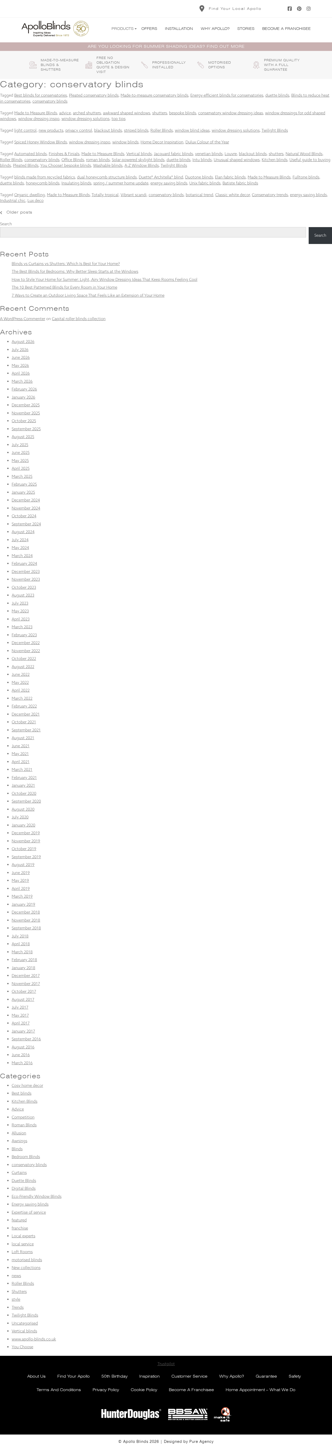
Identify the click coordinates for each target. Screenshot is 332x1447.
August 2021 (23, 737)
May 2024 (20, 547)
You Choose (22, 1346)
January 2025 (23, 492)
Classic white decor (232, 194)
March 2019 (22, 896)
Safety (295, 1376)
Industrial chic (12, 200)
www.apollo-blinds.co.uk (34, 1339)
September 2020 (26, 801)
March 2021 (22, 769)
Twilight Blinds (274, 130)
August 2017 (23, 999)
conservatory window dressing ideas (230, 112)
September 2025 (26, 428)
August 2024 (23, 531)
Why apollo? (215, 29)
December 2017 (26, 975)
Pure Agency (201, 1441)
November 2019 (26, 840)
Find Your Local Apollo (235, 8)
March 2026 (22, 381)
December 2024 (26, 500)
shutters (159, 112)
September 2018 (26, 928)
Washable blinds (107, 165)
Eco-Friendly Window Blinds (36, 1196)
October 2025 (24, 420)
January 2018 (23, 967)
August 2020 (23, 809)
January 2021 (23, 785)
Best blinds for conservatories (40, 95)
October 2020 (24, 793)
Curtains (19, 1172)
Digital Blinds (24, 1188)
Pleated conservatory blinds (94, 95)
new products (51, 130)
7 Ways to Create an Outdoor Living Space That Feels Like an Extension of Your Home (88, 295)
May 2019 (20, 880)
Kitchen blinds (274, 159)
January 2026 (23, 397)
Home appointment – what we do (260, 1389)
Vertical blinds (139, 153)
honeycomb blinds (42, 183)
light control (25, 130)
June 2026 (21, 357)
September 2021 (26, 730)
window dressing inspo (38, 118)
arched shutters (87, 112)
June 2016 (21, 1054)
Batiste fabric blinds (240, 183)
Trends (18, 1307)
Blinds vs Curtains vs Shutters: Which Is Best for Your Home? (66, 263)
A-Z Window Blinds (142, 165)
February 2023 (24, 634)
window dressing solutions (85, 118)
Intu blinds (202, 159)
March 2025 (22, 476)
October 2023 (24, 587)
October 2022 (24, 658)
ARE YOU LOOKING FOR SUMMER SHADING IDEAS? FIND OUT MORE (166, 46)
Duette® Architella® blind (161, 177)
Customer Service (189, 1376)
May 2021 (20, 753)
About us (36, 1376)
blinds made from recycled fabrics (44, 177)
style (16, 1299)
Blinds (17, 1148)
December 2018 (26, 912)
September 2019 (26, 856)
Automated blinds (30, 153)
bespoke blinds (182, 112)
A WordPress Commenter (22, 318)
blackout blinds (108, 130)
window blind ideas (192, 130)
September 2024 (26, 523)
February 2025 (24, 484)
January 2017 (23, 1031)
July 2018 (20, 936)
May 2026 (20, 365)
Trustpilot (166, 1363)
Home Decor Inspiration (162, 142)
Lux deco (35, 200)
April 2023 (21, 619)
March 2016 (22, 1062)
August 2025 (23, 436)
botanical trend (199, 194)
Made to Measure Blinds (35, 112)
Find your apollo (73, 1376)
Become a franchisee (286, 29)
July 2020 (20, 817)
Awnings (19, 1140)
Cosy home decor (27, 1085)
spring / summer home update (120, 183)
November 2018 (26, 920)
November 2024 (26, 508)
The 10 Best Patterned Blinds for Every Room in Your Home (64, 287)
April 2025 (21, 468)
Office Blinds (72, 159)
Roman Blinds (24, 1124)
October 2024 (24, 515)
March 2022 (22, 698)
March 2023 (22, 626)
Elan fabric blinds (230, 177)
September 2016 (26, 1038)
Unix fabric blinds (204, 183)
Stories (245, 29)
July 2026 (20, 349)
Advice (18, 1109)
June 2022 (21, 674)
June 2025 (21, 452)
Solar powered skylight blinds (138, 159)
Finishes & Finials (64, 153)
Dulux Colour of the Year (207, 142)
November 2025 (26, 413)
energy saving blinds (168, 183)
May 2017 (20, 1015)
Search (6, 223)
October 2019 (24, 848)
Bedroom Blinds (26, 1156)
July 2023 (20, 603)
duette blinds (277, 95)
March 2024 (22, 555)
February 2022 (24, 706)
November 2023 (26, 579)
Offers (149, 29)
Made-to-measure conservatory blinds (154, 95)
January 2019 (23, 904)
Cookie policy (144, 1389)
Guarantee (266, 1376)
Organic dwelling (29, 194)
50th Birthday (114, 1376)
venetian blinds (209, 153)
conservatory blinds (49, 101)
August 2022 (23, 666)
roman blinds (98, 159)
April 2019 (21, 888)
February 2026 (24, 389)
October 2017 (24, 991)
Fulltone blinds (306, 177)
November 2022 (26, 650)
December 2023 (26, 571)
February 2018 (24, 959)
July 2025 (20, 444)
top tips (119, 118)
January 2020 (23, 825)
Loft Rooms (22, 1251)
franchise (20, 1228)
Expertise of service (29, 1212)
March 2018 (22, 951)
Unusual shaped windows (237, 159)
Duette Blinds (24, 1180)
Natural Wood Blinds (304, 153)
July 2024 (20, 539)
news (16, 1275)
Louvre (231, 153)
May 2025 (20, 460)
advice (65, 112)
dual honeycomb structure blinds (107, 177)
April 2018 (21, 943)
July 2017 (20, 1007)
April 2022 (21, 690)
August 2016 (23, 1047)
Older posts (19, 212)
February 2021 (24, 777)
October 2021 (24, 721)
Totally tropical (105, 194)
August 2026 (23, 341)
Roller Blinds (161, 130)
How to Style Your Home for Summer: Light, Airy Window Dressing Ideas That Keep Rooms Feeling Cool (104, 279)
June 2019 (21, 872)
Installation (179, 29)
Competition (23, 1117)
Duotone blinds (199, 177)
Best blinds (21, 1093)
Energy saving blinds (30, 1204)
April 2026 (21, 373)
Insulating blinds (76, 183)
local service (23, 1243)
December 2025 (26, 404)
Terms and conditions (59, 1389)
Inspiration (149, 1376)
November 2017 (26, 983)
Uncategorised (25, 1323)
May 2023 (20, 611)
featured (19, 1220)
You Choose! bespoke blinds (65, 165)
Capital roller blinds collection (79, 318)
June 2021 (21, 745)
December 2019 (26, 832)
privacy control (78, 130)
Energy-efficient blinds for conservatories (226, 95)
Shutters (19, 1291)
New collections (26, 1267)
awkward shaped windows (126, 112)
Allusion (19, 1133)
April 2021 (21, 761)
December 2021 (26, 714)
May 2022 (20, 682)
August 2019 (23, 864)
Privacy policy (106, 1389)
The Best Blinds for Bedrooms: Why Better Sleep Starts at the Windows (75, 271)
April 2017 (21, 1023)
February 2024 (24, 563)
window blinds (125, 142)
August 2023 (23, 595)
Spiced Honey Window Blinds (40, 142)
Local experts (23, 1235)
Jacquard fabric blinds (173, 153)
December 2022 (26, 642)
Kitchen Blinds (24, 1101)
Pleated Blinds (25, 165)
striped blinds (136, 130)
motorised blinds (27, 1259)
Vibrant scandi (134, 194)
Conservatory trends (270, 194)
